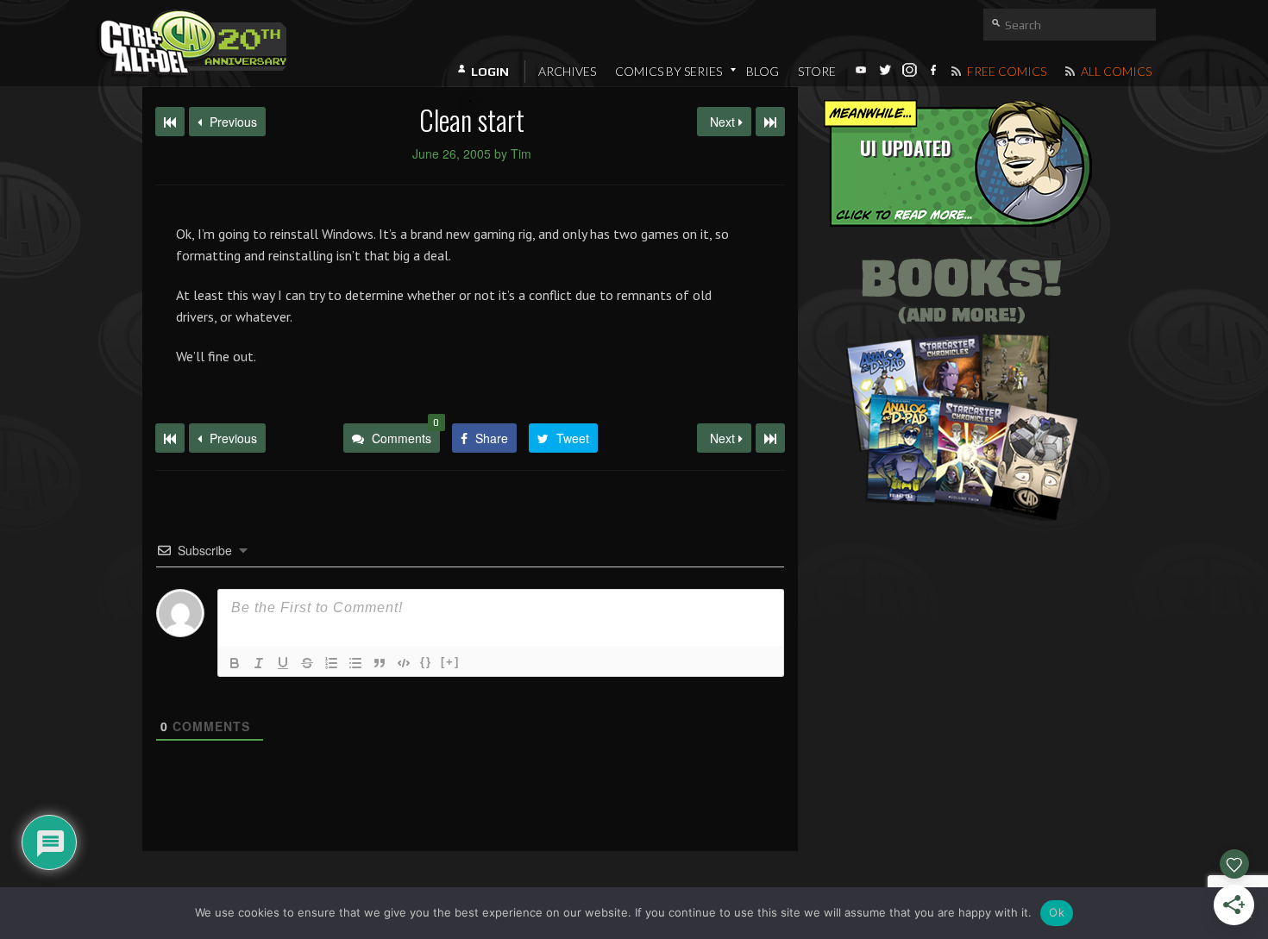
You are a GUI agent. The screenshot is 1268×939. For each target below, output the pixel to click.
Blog (762, 71)
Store (817, 71)
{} (426, 661)
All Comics (1115, 71)
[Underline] (283, 663)
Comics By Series (668, 71)
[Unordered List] (355, 663)
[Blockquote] (379, 663)
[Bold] (235, 663)
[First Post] (170, 438)
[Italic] (259, 663)
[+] (450, 661)
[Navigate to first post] (170, 121)
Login (490, 71)
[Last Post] (770, 438)
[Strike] (307, 663)
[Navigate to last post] (770, 121)
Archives (567, 71)
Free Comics (1005, 71)
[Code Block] (404, 663)
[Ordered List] (331, 663)
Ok (1056, 912)
